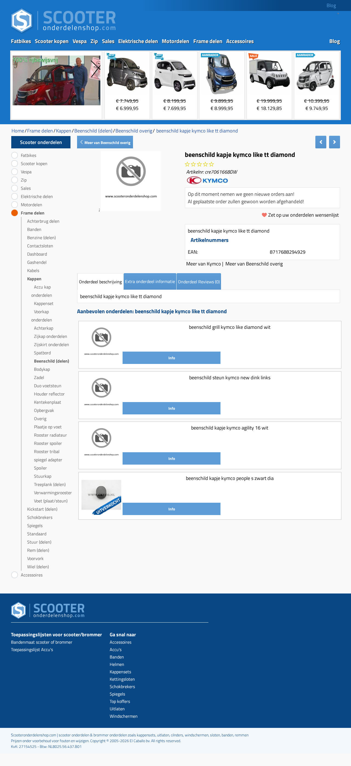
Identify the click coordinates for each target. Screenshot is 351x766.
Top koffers (120, 701)
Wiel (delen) (38, 566)
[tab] (100, 281)
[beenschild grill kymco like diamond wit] (101, 362)
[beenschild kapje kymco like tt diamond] (131, 209)
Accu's (115, 649)
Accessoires (240, 41)
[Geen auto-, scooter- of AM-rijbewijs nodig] (56, 106)
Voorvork (35, 558)
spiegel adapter (48, 459)
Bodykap (42, 369)
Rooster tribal (47, 451)
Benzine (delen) (41, 237)
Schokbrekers (39, 517)
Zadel (39, 377)
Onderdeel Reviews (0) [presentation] (199, 281)
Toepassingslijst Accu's (32, 649)
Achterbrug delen (43, 221)
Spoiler (40, 468)
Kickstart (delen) (42, 509)
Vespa (80, 41)
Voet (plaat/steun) (50, 501)
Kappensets (120, 671)
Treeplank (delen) (50, 484)
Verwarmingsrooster (53, 492)
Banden (34, 229)
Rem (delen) (38, 550)
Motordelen (175, 41)
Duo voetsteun (47, 385)
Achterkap (43, 328)
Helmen (117, 664)
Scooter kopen (52, 41)
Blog (331, 5)
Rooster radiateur (50, 435)
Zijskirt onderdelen (51, 344)
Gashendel (37, 262)
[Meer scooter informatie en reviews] (199, 164)
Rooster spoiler (48, 443)
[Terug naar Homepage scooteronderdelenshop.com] (63, 33)
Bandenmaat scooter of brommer (41, 642)
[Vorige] (320, 142)
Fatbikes (21, 41)
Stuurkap (42, 476)
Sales (108, 41)
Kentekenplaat (47, 402)
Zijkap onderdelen (50, 336)
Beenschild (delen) (51, 361)
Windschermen (124, 716)
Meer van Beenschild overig (107, 142)
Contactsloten (40, 245)
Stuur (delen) (39, 542)
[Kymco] (207, 183)
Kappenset (43, 303)
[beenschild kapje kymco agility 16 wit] (101, 462)
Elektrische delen (138, 41)
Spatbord (42, 352)
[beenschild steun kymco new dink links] (101, 412)
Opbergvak (44, 410)
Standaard (36, 533)
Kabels (33, 270)
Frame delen (207, 41)
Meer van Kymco (203, 263)
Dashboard (37, 254)
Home (18, 130)
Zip (94, 41)
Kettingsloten (122, 679)
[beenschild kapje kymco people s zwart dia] (101, 513)
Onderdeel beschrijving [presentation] (100, 281)
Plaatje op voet (48, 426)
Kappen (34, 278)
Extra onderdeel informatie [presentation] (150, 281)
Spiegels (35, 525)
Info (171, 358)
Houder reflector (49, 394)
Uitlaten (117, 708)
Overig (40, 418)
